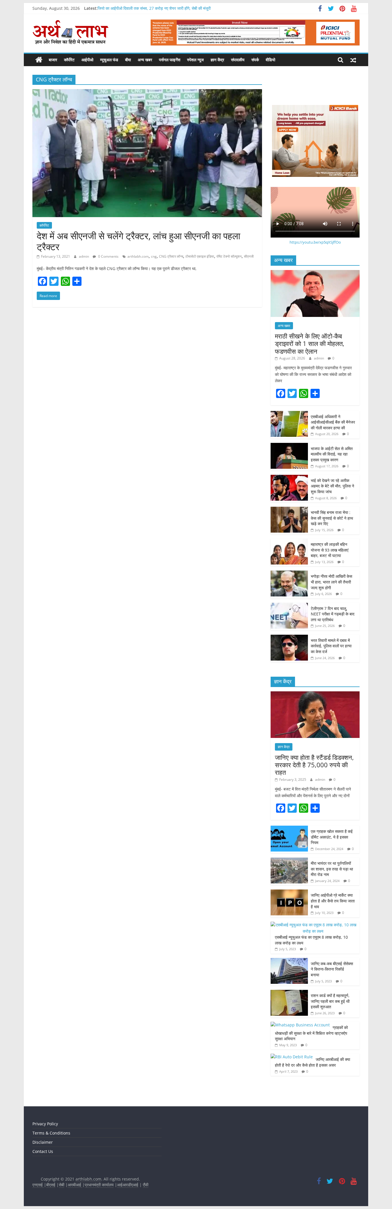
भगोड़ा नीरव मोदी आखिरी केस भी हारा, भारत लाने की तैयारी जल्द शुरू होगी (331, 581)
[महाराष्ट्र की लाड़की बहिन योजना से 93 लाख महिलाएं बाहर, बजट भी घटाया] (289, 541)
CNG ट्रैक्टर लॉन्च (171, 256)
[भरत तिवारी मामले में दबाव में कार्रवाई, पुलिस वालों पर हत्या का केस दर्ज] (289, 637)
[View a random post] (353, 60)
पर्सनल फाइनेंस (169, 59)
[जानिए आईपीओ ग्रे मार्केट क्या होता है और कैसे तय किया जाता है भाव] (289, 892)
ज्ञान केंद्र (217, 59)
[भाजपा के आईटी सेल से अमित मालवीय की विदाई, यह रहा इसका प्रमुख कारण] (289, 446)
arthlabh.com (138, 256)
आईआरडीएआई (127, 1184)
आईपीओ (87, 59)
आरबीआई (75, 1184)
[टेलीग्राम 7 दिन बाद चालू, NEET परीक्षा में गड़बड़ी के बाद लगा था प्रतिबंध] (289, 606)
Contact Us (42, 1151)
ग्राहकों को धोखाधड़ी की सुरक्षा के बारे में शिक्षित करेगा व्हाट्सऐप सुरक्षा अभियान (311, 1033)
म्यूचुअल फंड (109, 59)
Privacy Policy (45, 1123)
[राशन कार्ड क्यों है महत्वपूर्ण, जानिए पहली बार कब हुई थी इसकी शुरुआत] (289, 993)
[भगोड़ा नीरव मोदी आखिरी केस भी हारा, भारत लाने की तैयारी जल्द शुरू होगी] (289, 573)
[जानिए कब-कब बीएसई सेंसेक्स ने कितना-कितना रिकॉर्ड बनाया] (289, 961)
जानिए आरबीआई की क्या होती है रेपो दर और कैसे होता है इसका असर (312, 1062)
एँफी (145, 1184)
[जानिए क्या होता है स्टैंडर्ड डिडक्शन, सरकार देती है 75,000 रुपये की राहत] (315, 694)
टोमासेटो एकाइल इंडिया (199, 256)
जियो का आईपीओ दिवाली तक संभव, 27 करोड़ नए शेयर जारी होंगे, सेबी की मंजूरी (154, 8)
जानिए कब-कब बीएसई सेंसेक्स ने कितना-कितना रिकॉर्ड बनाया (332, 969)
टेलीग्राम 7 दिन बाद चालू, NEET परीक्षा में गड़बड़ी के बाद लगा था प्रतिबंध (332, 614)
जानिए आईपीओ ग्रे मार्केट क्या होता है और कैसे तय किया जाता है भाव (333, 900)
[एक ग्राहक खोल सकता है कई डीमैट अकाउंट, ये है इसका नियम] (289, 828)
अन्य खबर (145, 59)
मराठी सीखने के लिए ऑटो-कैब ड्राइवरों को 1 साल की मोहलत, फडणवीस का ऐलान (309, 343)
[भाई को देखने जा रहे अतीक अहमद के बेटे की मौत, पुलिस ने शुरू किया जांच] (289, 478)
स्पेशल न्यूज (195, 59)
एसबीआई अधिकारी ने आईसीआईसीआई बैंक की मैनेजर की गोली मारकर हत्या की (333, 422)
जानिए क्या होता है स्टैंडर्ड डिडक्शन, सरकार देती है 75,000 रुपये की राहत (314, 765)
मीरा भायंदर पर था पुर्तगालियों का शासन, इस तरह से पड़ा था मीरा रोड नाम (332, 868)
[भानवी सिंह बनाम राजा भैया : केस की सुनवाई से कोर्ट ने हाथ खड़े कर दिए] (289, 509)
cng (154, 256)
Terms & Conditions (51, 1133)
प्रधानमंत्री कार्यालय (99, 1184)
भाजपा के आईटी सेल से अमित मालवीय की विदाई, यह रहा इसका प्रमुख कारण (332, 454)
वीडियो (270, 59)
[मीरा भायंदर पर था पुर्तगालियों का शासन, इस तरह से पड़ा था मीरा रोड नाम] (289, 860)
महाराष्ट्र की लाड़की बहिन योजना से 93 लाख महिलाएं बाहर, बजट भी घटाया (329, 550)
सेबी (61, 1184)
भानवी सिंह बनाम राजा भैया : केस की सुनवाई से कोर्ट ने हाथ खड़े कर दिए (332, 518)
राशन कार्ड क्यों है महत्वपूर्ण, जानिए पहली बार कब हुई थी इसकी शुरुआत (330, 1001)
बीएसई (50, 1184)
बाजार (53, 59)
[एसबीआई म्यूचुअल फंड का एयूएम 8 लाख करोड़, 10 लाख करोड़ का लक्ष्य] (314, 924)
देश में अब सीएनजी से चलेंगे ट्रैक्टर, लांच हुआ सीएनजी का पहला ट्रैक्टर (138, 241)
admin (84, 256)
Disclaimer (42, 1142)
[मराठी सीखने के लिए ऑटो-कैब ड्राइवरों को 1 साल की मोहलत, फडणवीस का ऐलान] (315, 273)
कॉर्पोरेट (69, 59)
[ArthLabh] (38, 60)
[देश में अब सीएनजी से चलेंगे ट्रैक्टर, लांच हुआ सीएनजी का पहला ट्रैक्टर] (147, 92)
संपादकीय (237, 59)
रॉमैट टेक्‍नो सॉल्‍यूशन (229, 256)
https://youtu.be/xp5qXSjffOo (315, 242)
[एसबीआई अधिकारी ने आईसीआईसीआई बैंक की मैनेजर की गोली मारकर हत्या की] (289, 414)
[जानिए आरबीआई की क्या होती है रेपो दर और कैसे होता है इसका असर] (292, 1056)
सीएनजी (249, 256)
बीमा (128, 59)
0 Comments (108, 256)
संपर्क (255, 59)
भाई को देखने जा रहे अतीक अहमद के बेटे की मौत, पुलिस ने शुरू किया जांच (332, 486)
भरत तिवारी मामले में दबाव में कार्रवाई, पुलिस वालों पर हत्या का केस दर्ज (331, 646)
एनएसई (38, 1184)
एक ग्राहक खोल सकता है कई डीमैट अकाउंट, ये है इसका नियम (332, 837)
